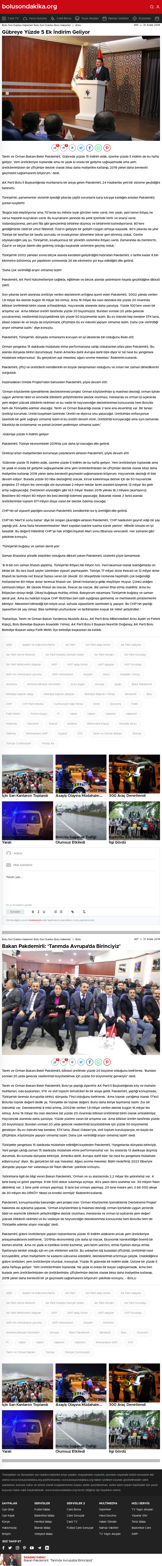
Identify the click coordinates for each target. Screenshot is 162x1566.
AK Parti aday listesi (98, 645)
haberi (91, 714)
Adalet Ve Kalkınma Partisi (38, 645)
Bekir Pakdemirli (142, 684)
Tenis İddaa (138, 1521)
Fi (58, 714)
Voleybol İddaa (43, 1534)
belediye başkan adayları (59, 694)
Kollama (72, 723)
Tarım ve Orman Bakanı (107, 733)
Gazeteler (105, 1509)
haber (73, 714)
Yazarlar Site (139, 1515)
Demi (96, 704)
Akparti (88, 674)
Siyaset (62, 733)
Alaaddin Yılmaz (130, 674)
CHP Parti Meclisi (32, 704)
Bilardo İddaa (42, 1528)
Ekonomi (115, 704)
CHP (9, 704)
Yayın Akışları (90, 18)
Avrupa (99, 684)
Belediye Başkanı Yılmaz (100, 694)
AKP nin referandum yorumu (24, 674)
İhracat (53, 723)
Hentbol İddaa (43, 1521)
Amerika (11, 684)
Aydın (118, 684)
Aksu (106, 674)
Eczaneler (145, 18)
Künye (6, 1521)
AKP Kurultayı (133, 664)
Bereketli (130, 694)
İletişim (6, 1534)
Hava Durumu (38, 18)
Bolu (78, 25)
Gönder (15, 911)
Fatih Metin (13, 714)
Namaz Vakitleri (118, 18)
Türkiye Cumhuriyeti (18, 743)
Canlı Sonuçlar (76, 1515)
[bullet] (61, 911)
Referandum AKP (37, 733)
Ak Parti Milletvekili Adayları (23, 664)
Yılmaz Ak (47, 743)
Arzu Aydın (78, 684)
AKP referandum (62, 674)
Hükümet (33, 723)
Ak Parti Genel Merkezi (20, 654)
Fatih (134, 704)
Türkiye (136, 733)
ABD (9, 645)
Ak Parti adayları (131, 645)
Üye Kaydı (8, 1515)
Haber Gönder (108, 1521)
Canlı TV (13, 18)
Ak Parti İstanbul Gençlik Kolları (64, 654)
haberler (110, 714)
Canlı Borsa (64, 18)
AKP (54, 664)
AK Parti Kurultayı (135, 654)
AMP (135, 1534)
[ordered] (55, 911)
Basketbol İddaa (44, 1515)
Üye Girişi (8, 1509)
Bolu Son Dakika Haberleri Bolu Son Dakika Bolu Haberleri (36, 25)
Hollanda (11, 723)
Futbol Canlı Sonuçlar (80, 1528)
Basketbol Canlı (141, 1528)
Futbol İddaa (42, 1509)
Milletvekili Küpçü (98, 723)
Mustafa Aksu (128, 723)
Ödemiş (11, 733)
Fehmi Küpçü (39, 714)
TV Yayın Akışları (110, 1534)
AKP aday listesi (77, 664)
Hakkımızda (9, 1528)
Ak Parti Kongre (104, 654)
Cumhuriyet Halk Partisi (68, 704)
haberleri (131, 714)
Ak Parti (70, 645)
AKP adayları (106, 664)
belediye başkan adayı (20, 694)
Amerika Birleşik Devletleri (43, 684)
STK (80, 733)
